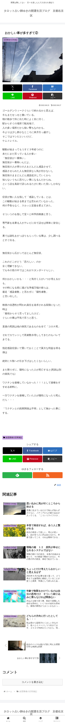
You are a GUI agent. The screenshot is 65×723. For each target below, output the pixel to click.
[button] (52, 96)
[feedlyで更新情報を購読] (17, 475)
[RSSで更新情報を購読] (48, 475)
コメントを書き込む (32, 682)
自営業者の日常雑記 (14, 437)
